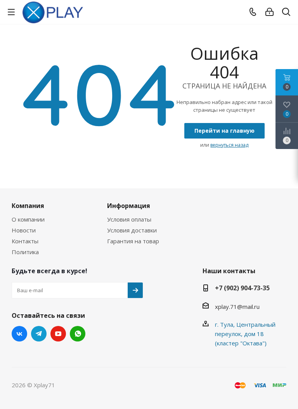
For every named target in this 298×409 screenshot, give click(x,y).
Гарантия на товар (133, 241)
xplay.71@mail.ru (237, 306)
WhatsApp (77, 333)
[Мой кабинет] (269, 12)
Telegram (39, 333)
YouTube (58, 333)
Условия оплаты (129, 219)
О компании (28, 219)
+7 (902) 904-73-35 (242, 288)
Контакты (25, 241)
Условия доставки (132, 230)
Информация (128, 205)
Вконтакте (19, 333)
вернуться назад (229, 145)
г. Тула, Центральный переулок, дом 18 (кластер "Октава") (245, 334)
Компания (28, 205)
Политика (25, 252)
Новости (24, 230)
